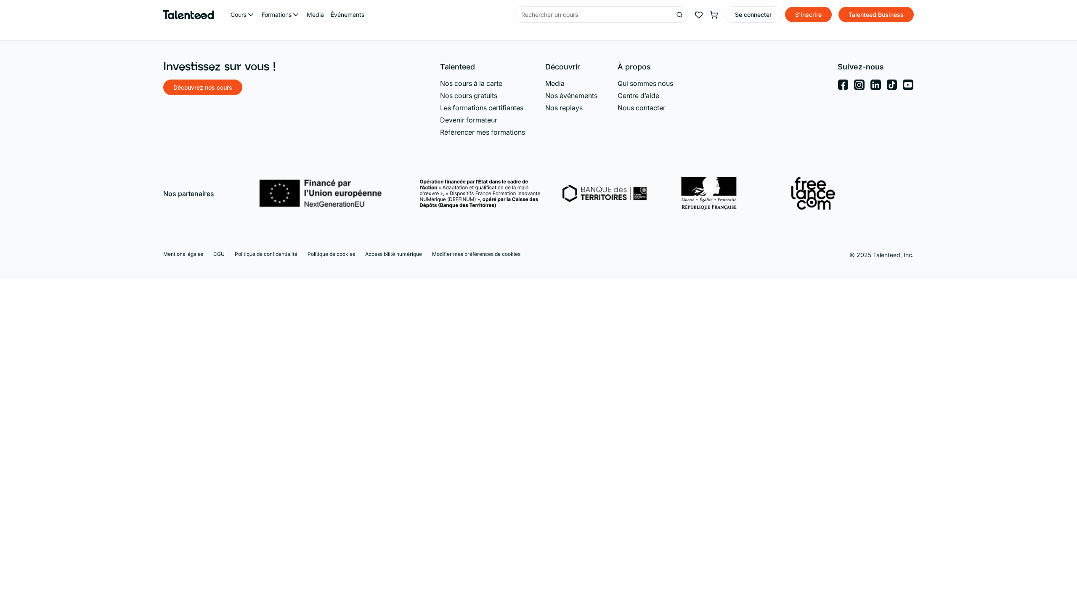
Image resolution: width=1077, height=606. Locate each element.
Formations (277, 14)
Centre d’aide (638, 95)
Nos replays (564, 108)
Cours (239, 14)
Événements (347, 14)
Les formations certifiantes (481, 108)
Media (315, 14)
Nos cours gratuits (468, 95)
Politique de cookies (331, 254)
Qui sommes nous (645, 83)
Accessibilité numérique (393, 254)
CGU (219, 254)
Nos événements (571, 95)
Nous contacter (642, 108)
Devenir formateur (468, 120)
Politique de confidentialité (266, 254)
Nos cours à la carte (471, 83)
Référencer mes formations (482, 132)
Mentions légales (183, 254)
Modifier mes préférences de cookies (476, 254)
